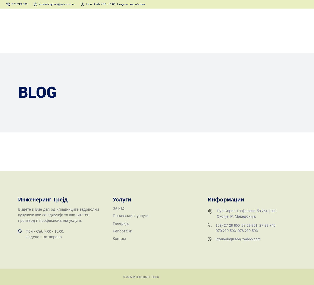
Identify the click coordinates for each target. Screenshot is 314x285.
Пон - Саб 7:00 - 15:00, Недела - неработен (115, 4)
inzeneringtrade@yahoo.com (57, 4)
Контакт (119, 238)
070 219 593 (20, 4)
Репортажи (122, 231)
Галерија (121, 223)
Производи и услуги (130, 215)
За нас (119, 208)
